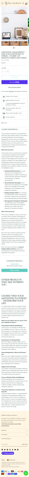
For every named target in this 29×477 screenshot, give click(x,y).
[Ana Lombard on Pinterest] (8, 450)
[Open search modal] (23, 3)
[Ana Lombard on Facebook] (2, 450)
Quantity (3, 68)
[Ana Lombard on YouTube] (15, 450)
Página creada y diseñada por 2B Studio (10, 466)
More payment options (14, 87)
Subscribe (25, 444)
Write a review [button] (14, 270)
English (3, 460)
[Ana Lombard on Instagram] (10, 450)
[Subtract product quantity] (7, 71)
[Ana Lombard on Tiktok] (13, 450)
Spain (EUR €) (12, 460)
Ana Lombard (5, 60)
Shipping (11, 91)
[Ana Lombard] (13, 3)
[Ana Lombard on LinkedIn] (18, 450)
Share (5, 122)
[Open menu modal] (2, 3)
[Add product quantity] (3, 71)
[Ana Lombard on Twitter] (5, 450)
